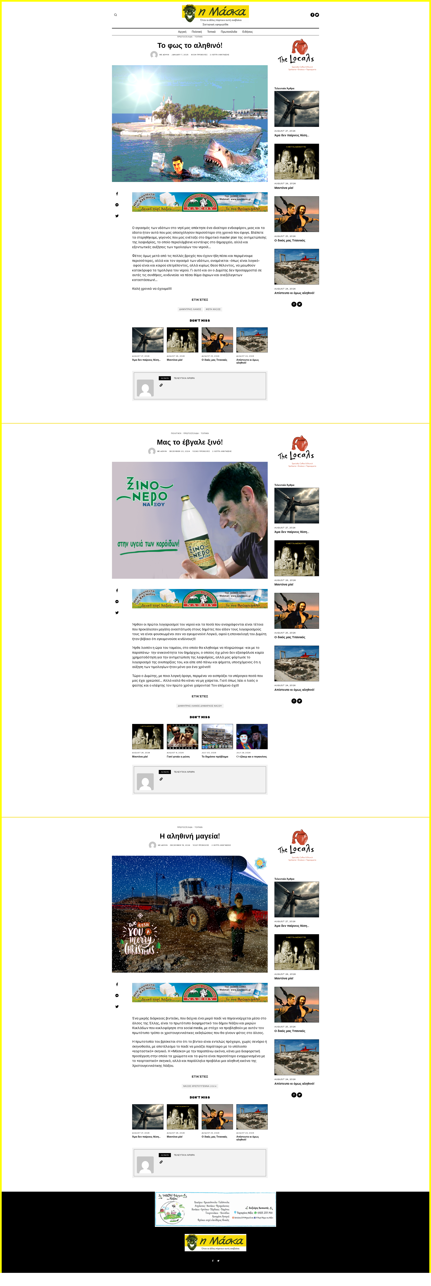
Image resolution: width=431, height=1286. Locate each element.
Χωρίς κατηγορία (195, 1210)
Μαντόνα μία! (175, 359)
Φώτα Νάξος (213, 309)
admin (166, 55)
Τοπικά (211, 31)
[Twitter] (317, 15)
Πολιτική (197, 31)
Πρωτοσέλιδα (229, 31)
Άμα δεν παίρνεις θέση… (146, 359)
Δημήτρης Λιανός (190, 309)
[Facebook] (312, 15)
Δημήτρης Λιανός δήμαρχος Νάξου (200, 706)
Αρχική (182, 31)
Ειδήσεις (247, 31)
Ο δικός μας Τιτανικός (214, 359)
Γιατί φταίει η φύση (178, 756)
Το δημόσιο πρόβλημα (215, 756)
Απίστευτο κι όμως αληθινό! (247, 361)
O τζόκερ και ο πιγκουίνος (251, 756)
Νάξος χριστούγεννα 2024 (200, 1086)
